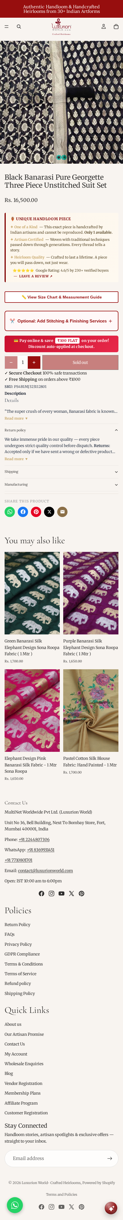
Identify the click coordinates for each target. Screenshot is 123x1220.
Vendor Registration (23, 1083)
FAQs (10, 934)
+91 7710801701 (18, 860)
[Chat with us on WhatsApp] (15, 1205)
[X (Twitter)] (49, 512)
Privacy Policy (18, 944)
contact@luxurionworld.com (45, 870)
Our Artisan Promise (24, 1034)
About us (13, 1024)
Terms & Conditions (24, 963)
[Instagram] (51, 893)
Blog (9, 1073)
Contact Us (15, 1044)
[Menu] (6, 26)
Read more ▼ (16, 418)
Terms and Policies (61, 1194)
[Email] (62, 512)
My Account (16, 1054)
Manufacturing (16, 484)
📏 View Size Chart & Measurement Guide (61, 297)
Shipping (11, 471)
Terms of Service (20, 973)
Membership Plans (23, 1093)
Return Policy (17, 924)
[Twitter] (71, 893)
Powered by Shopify (98, 1183)
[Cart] (116, 26)
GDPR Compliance (22, 954)
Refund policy (18, 983)
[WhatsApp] (10, 512)
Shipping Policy (20, 993)
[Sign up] (110, 1159)
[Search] (19, 26)
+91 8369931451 (40, 849)
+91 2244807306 (34, 839)
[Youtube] (61, 893)
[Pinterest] (36, 512)
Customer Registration (26, 1112)
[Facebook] (23, 512)
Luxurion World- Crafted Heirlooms (51, 1183)
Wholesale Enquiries (24, 1063)
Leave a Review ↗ (36, 276)
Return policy (15, 430)
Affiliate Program (21, 1102)
